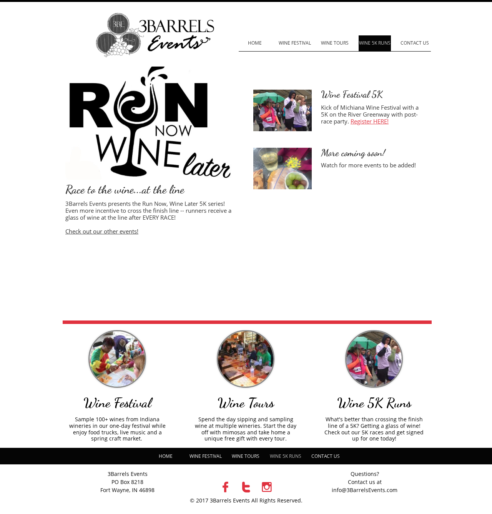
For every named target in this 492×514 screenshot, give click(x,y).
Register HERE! (370, 121)
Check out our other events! (101, 231)
